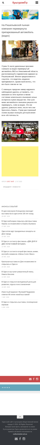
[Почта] (30, 379)
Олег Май (10, 181)
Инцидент (7, 187)
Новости (16, 187)
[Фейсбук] (33, 379)
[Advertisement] (21, 161)
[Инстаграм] (37, 379)
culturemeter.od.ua (20, 434)
